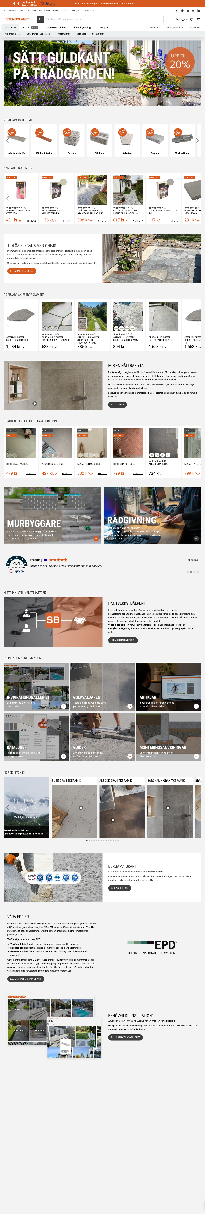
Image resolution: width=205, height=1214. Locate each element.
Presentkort (90, 11)
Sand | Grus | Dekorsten (38, 34)
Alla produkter (11, 34)
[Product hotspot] (34, 403)
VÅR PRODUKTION (119, 888)
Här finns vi (154, 27)
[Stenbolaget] (17, 19)
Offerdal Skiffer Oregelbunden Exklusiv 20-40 (182, 340)
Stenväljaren (98, 34)
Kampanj (104, 27)
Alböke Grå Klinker (87, 464)
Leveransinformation (27, 11)
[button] (33, 3)
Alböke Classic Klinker (161, 464)
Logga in (183, 19)
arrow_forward (96, 538)
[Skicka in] (40, 19)
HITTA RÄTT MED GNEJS (21, 271)
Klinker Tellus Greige (17, 464)
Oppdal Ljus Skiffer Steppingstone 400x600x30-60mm (72, 340)
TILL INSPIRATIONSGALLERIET (125, 1037)
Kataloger (81, 34)
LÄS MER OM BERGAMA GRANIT (25, 979)
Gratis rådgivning (60, 11)
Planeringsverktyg (82, 27)
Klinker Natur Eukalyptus (127, 464)
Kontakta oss (44, 11)
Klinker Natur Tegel (52, 464)
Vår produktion (10, 11)
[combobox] (100, 19)
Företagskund (76, 11)
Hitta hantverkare (175, 27)
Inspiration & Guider (56, 27)
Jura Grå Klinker (193, 464)
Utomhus (9, 27)
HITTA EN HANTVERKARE (123, 640)
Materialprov (64, 34)
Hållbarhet (195, 27)
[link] (102, 565)
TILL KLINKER (117, 404)
